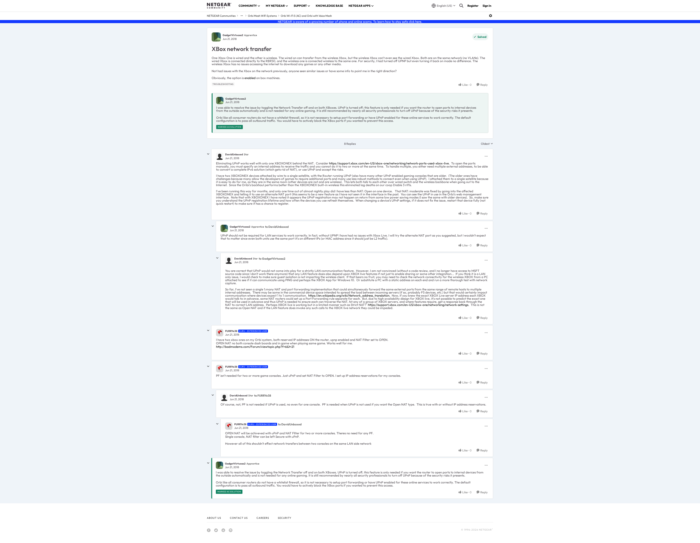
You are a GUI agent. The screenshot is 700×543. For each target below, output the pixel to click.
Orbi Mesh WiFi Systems (262, 15)
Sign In (487, 5)
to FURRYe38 (262, 395)
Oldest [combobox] (487, 143)
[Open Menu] (490, 15)
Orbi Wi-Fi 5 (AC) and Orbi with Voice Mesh (306, 15)
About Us (214, 518)
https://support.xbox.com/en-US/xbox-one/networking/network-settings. (419, 305)
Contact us (239, 518)
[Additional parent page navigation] (242, 15)
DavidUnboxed (234, 154)
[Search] (461, 5)
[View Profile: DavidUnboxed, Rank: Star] (219, 156)
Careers (262, 518)
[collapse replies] (208, 154)
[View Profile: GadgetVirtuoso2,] (219, 100)
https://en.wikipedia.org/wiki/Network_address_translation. (349, 295)
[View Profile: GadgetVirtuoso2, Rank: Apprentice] (216, 37)
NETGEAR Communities (221, 15)
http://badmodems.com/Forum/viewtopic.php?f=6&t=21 (255, 347)
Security (284, 518)
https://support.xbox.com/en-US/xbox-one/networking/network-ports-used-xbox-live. (389, 163)
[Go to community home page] (219, 6)
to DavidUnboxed (277, 226)
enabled (250, 78)
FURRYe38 (231, 331)
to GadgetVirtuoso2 (272, 258)
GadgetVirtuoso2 (233, 35)
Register (473, 5)
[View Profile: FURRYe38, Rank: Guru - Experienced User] (219, 332)
